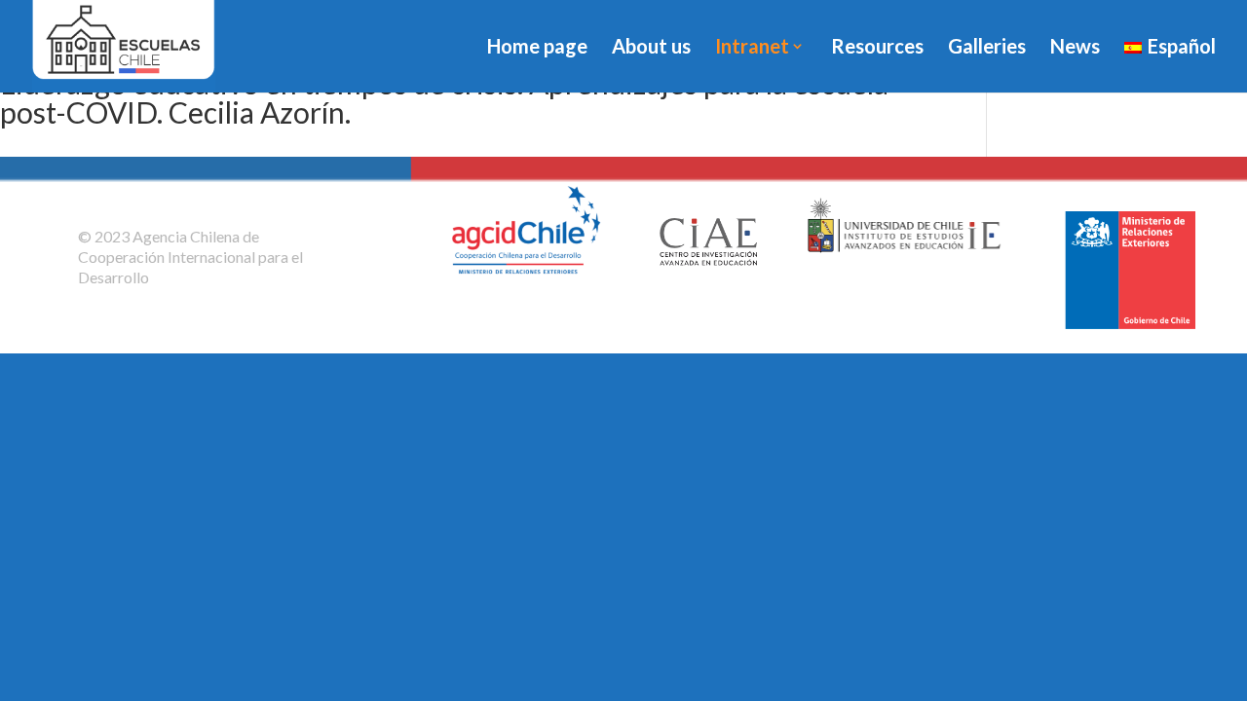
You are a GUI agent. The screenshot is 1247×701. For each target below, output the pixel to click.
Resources (877, 48)
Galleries (987, 48)
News (1075, 48)
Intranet (752, 48)
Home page (537, 48)
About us (651, 48)
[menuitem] (1170, 65)
